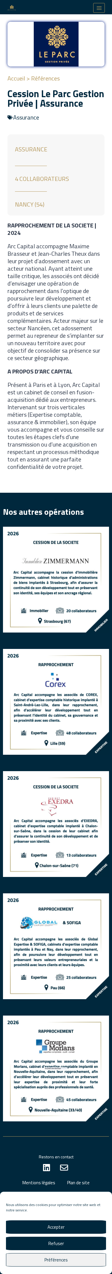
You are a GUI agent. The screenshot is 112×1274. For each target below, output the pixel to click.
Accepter (56, 1227)
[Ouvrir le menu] (99, 8)
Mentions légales (38, 1182)
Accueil (16, 78)
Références (45, 78)
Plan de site (78, 1182)
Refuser (56, 1243)
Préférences (56, 1259)
